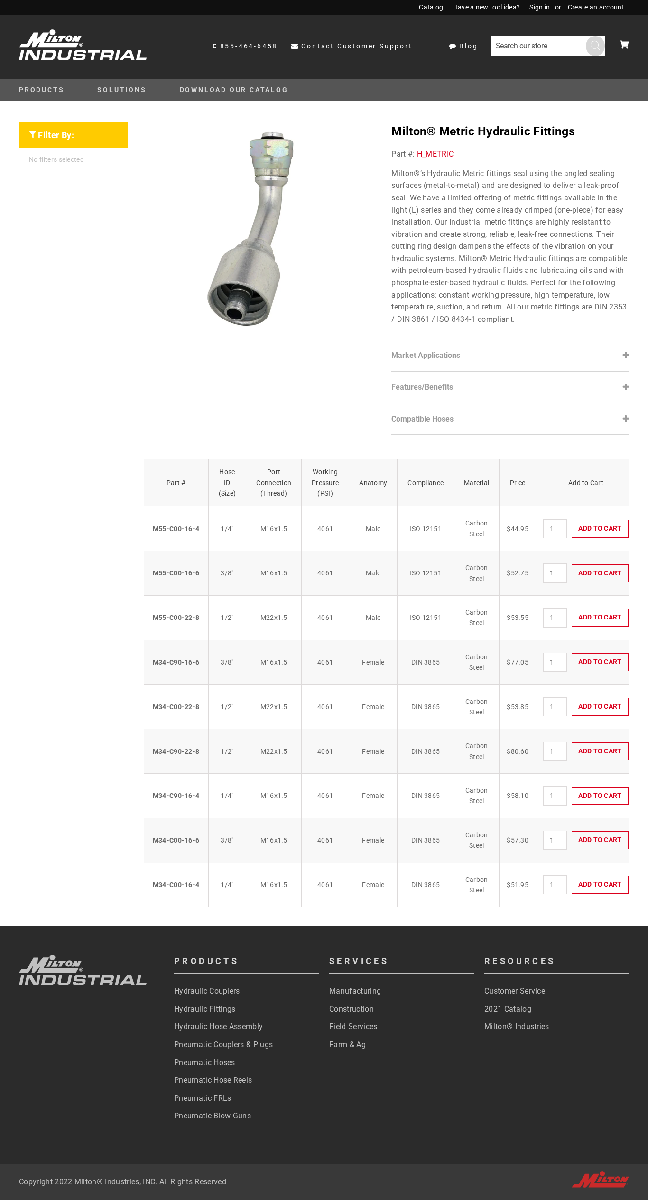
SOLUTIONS (121, 90)
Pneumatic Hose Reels (213, 1080)
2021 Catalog (507, 1008)
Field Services (353, 1026)
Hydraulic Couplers (207, 990)
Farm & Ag (347, 1044)
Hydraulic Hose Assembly (218, 1026)
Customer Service (514, 990)
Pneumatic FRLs (202, 1098)
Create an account (596, 7)
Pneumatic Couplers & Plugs (223, 1044)
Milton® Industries (516, 1026)
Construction (351, 1008)
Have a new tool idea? (486, 7)
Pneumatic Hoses (204, 1062)
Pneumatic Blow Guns (212, 1115)
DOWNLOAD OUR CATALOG (234, 90)
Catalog (431, 7)
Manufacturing (355, 990)
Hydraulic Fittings (205, 1008)
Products (41, 90)
